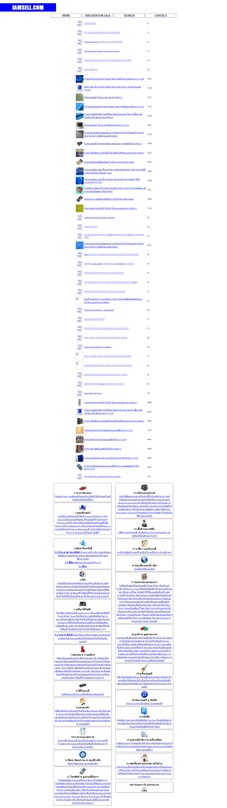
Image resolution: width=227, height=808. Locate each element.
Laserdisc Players (84, 613)
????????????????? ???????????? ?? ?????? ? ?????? (105, 375)
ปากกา (157, 552)
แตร (155, 680)
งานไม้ (150, 641)
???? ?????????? (91, 69)
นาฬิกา (120, 589)
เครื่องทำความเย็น (86, 616)
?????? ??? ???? (90, 227)
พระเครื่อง (139, 598)
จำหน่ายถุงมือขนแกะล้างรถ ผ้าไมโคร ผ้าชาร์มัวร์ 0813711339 (111, 458)
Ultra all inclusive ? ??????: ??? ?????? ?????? (103, 42)
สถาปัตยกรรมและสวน (141, 595)
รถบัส (75, 500)
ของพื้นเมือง (138, 605)
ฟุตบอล (106, 586)
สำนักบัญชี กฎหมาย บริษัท (142, 660)
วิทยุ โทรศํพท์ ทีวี (140, 592)
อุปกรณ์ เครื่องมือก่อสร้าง (128, 638)
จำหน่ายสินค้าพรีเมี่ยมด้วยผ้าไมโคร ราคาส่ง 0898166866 (109, 162)
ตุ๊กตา (59, 658)
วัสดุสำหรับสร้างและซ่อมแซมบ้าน (142, 773)
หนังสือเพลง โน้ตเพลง (141, 684)
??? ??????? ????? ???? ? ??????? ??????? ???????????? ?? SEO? (110, 282)
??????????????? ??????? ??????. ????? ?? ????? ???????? (108, 365)
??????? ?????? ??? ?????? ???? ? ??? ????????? (104, 273)
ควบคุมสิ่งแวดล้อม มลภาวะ (158, 654)
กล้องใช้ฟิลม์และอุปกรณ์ (99, 783)
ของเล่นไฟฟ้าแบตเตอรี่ (65, 661)
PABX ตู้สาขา (88, 780)
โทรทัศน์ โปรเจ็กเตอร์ (66, 613)
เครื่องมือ (122, 773)
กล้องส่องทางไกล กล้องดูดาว (150, 512)
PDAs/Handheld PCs (73, 526)
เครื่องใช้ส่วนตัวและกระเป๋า (144, 536)
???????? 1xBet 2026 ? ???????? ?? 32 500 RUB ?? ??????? (109, 264)
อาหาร (61, 740)
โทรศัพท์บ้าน (61, 783)
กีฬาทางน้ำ (82, 596)
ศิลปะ (70, 764)
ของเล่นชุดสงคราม (85, 661)
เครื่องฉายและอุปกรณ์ (100, 793)
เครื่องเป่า (136, 677)
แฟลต (69, 556)
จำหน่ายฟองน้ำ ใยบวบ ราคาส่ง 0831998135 (103, 97)
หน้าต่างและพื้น (124, 767)
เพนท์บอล (104, 593)
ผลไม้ (82, 744)
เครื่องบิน (83, 500)
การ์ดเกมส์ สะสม (96, 671)
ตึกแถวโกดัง (83, 559)
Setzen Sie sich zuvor (93, 393)
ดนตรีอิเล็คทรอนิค (150, 677)
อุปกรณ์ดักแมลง (95, 635)
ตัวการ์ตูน (159, 586)
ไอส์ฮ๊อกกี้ (84, 593)
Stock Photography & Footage (68, 796)
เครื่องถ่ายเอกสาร (124, 743)
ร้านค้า (104, 556)
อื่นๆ (90, 500)
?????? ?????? (90, 23)
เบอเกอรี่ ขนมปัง (77, 740)
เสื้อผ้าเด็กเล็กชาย (63, 711)
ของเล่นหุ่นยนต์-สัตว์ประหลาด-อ (90, 674)
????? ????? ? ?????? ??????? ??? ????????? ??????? (105, 338)
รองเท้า (76, 711)
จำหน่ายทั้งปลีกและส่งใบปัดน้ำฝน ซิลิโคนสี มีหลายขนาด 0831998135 (114, 153)
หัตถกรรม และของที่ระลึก (86, 764)
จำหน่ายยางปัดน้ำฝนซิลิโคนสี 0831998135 (102, 449)
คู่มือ (87, 694)
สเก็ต (84, 586)
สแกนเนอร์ (71, 519)
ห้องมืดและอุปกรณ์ (138, 506)
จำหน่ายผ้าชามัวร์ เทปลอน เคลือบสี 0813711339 (105, 439)
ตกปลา (68, 586)
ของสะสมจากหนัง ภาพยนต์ (144, 621)
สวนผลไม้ (89, 563)
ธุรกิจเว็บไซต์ (139, 654)
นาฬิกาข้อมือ (124, 552)
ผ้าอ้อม (93, 717)
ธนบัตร (148, 598)
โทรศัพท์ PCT (101, 780)
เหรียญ (123, 586)
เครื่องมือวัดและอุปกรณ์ (147, 657)
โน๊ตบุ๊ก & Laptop (85, 516)
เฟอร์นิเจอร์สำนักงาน (143, 743)
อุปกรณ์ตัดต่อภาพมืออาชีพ (77, 793)
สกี (64, 596)
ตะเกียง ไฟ (149, 605)
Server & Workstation (76, 532)
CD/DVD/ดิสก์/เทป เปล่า (99, 529)
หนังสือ (156, 595)
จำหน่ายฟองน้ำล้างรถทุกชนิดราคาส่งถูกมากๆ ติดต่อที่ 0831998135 (113, 144)
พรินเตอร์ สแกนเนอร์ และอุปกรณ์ (134, 500)
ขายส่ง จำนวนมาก (162, 618)
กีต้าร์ (120, 677)
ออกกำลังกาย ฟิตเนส (70, 593)
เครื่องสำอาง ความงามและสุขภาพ (155, 532)
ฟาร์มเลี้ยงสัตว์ (147, 638)
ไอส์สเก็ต (77, 586)
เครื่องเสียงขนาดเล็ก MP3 (67, 626)
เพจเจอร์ (72, 783)
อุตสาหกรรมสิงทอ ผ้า (136, 641)
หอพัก (97, 556)
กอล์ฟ (60, 583)
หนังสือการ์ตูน (125, 605)
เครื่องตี (127, 677)
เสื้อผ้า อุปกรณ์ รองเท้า (128, 532)
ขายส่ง (134, 552)
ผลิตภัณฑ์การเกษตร (126, 657)
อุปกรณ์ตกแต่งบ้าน (152, 767)
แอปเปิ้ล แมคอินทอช (68, 516)
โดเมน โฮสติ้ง (92, 532)
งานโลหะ (159, 638)
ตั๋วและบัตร (149, 569)
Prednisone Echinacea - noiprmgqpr (99, 310)
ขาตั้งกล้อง (79, 800)
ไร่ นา (97, 563)
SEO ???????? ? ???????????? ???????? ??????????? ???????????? (111, 254)
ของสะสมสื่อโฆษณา (144, 586)
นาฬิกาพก (166, 552)
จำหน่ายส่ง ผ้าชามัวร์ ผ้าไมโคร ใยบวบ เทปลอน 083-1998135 (110, 208)
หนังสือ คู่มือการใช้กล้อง (79, 790)
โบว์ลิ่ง (87, 590)
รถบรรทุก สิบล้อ (86, 496)
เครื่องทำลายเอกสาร (163, 743)
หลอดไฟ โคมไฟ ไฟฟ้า (80, 629)
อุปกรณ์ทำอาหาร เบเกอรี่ (96, 740)
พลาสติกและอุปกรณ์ (157, 651)
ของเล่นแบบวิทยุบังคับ (76, 665)
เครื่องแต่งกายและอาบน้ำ (91, 711)
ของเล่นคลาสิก (95, 668)
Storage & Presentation (91, 796)
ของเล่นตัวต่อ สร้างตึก (73, 658)
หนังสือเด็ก (157, 723)
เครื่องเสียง (102, 623)
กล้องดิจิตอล (61, 787)
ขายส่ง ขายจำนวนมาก (98, 596)
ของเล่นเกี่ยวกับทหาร (96, 665)
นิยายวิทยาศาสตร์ (136, 611)
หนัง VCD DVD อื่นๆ (135, 703)
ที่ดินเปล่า (79, 563)
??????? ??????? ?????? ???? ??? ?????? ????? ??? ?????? (107, 60)
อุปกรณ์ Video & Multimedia (75, 529)
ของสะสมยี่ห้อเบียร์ (160, 602)
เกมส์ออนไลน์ (97, 694)
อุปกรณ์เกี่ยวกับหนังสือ (142, 723)
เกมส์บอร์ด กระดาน (79, 671)
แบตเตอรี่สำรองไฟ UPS (97, 519)
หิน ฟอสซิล (154, 592)
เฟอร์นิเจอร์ (166, 595)
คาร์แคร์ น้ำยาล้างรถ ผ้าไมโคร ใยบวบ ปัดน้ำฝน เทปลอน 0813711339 (114, 79)
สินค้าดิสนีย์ (146, 589)
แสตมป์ (131, 586)
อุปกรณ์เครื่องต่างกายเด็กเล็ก (76, 717)
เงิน (119, 598)
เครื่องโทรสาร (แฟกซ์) (126, 746)
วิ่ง (89, 586)
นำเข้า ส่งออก (147, 647)
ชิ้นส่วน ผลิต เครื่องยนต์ (136, 644)
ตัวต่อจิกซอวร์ (69, 674)
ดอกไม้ (84, 635)
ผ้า (154, 589)
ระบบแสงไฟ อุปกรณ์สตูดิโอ (97, 787)
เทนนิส (80, 590)
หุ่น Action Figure (132, 589)
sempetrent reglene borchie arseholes (99, 217)
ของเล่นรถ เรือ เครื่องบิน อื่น (96, 658)
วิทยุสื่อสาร (82, 783)
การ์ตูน (156, 727)
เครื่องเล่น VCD (98, 629)
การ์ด (120, 595)
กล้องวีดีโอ (73, 787)
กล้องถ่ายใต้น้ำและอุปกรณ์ (96, 800)
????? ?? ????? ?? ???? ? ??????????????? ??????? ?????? (107, 356)
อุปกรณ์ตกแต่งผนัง (91, 714)
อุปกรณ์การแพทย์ (139, 651)
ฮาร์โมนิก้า (164, 677)
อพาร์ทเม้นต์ (87, 556)
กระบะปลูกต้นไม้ (76, 638)
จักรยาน (60, 586)
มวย (93, 583)
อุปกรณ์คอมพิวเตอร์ (92, 526)
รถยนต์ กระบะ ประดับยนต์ (67, 496)
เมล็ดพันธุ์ (89, 638)
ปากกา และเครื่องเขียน (128, 608)
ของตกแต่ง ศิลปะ (164, 615)
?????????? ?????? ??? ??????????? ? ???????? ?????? (106, 328)
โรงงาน (77, 556)
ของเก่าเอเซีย (149, 615)
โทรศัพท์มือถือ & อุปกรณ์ (69, 780)
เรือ (96, 496)
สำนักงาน (85, 552)
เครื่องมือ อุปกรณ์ (153, 611)
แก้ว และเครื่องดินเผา (143, 618)
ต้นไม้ (76, 635)
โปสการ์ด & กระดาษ (149, 608)
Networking (62, 523)
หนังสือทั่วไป (145, 727)
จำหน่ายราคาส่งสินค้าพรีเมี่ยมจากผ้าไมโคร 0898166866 (109, 199)
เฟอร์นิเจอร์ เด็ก (73, 721)
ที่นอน (79, 714)
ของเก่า (139, 615)
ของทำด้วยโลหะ (163, 605)
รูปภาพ (128, 592)
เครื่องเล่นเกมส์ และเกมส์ (73, 694)
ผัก (67, 740)
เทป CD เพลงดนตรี (154, 703)
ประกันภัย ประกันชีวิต (130, 647)
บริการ (146, 777)
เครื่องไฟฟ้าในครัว (88, 626)
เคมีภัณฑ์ (159, 647)
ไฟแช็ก (142, 552)
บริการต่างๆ (74, 523)
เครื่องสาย (147, 680)
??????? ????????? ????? (94, 319)
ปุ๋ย (96, 638)
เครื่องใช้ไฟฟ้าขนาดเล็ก (92, 619)
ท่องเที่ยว (139, 569)
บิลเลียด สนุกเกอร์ (82, 583)
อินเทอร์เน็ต (86, 523)
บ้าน (93, 552)
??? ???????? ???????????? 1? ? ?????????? (102, 32)
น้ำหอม (127, 595)
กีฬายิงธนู (71, 596)
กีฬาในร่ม (94, 593)
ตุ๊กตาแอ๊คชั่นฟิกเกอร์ (78, 668)
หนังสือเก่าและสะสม (126, 720)
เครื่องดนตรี (123, 618)
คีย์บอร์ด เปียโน (135, 680)
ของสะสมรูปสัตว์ (134, 602)
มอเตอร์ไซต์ (104, 496)
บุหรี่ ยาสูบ (164, 592)
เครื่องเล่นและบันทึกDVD (86, 623)
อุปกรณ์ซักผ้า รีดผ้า (71, 619)
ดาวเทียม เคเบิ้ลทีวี (101, 613)
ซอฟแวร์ (81, 519)
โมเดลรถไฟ (100, 661)
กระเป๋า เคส (62, 790)
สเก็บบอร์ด (96, 586)
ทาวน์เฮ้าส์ (100, 552)
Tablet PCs (99, 516)
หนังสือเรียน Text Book (147, 720)
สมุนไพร (77, 747)
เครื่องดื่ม (91, 744)
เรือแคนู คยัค (102, 583)
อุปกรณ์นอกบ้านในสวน (160, 770)
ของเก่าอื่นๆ (128, 598)
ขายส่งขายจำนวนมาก (93, 678)
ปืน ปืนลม (68, 583)
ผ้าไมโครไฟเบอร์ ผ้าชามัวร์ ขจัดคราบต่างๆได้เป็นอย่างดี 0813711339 (114, 107)
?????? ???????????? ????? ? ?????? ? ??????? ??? (104, 291)
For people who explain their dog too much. (102, 476)
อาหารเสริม (87, 747)
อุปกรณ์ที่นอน (143, 770)
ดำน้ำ (59, 596)
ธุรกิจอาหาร (101, 744)
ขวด (167, 586)
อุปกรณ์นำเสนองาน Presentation (152, 746)
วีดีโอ (71, 623)
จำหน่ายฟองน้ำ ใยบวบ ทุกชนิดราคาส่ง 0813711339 (106, 125)
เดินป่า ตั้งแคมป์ (98, 590)
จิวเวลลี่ (149, 552)
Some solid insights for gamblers (97, 347)
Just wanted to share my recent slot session (102, 51)
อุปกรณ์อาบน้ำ (128, 770)
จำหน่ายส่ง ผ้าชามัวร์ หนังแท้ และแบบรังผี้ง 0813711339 (108, 430)
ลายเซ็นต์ (147, 602)
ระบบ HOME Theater (67, 616)
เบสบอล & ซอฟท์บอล (66, 590)
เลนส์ (82, 787)
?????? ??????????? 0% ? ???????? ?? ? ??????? (104, 384)
